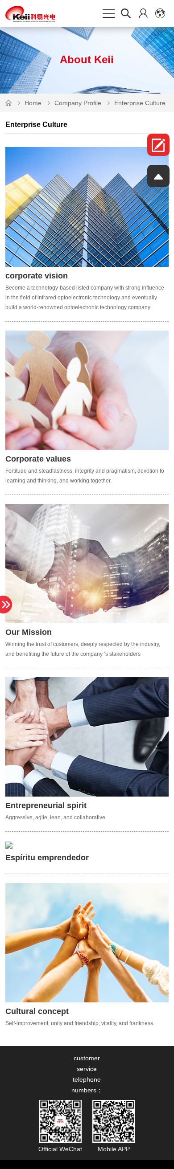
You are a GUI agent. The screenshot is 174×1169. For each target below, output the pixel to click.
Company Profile (77, 102)
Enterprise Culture (140, 102)
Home (33, 102)
